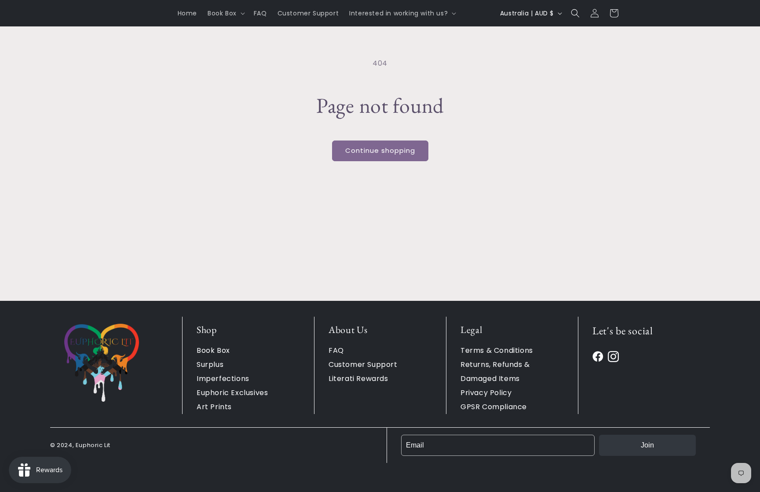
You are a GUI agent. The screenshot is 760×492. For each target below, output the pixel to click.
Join (647, 445)
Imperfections (223, 379)
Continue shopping (380, 150)
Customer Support (363, 364)
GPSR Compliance (493, 407)
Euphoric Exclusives (232, 393)
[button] (225, 13)
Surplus (210, 364)
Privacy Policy (486, 393)
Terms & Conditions (496, 350)
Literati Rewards (358, 379)
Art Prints (214, 407)
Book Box (213, 350)
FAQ (336, 350)
